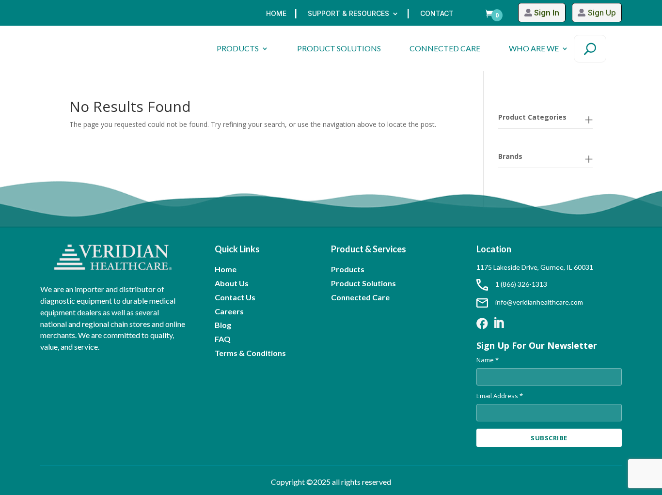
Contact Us (235, 297)
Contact (437, 13)
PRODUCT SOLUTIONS (339, 48)
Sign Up (602, 12)
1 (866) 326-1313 (521, 284)
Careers (229, 311)
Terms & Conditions (250, 352)
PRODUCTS (238, 48)
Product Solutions (363, 283)
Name (487, 360)
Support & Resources (348, 13)
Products (347, 269)
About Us (232, 283)
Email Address (499, 395)
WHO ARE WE (534, 48)
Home (276, 13)
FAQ (223, 338)
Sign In (546, 12)
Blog (223, 324)
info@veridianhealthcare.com (539, 302)
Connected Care (360, 297)
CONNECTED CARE (445, 48)
